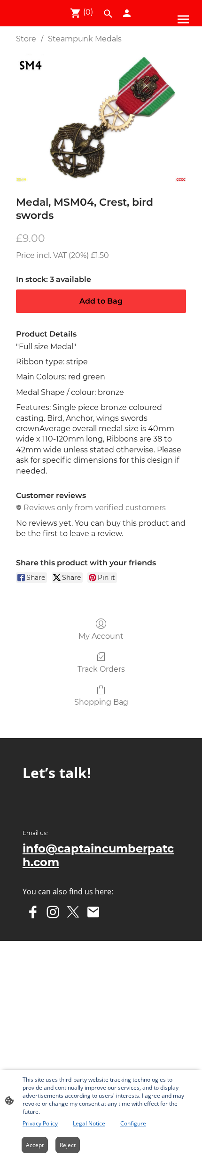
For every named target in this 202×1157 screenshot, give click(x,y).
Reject (68, 1145)
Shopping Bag (101, 702)
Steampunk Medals (85, 38)
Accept (35, 1145)
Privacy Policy (40, 1123)
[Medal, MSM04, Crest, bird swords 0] (101, 118)
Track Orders (101, 669)
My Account (101, 636)
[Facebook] (32, 912)
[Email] (93, 912)
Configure (133, 1123)
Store (26, 38)
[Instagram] (53, 912)
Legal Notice (89, 1123)
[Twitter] (73, 912)
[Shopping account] (126, 13)
